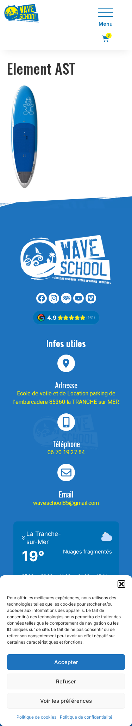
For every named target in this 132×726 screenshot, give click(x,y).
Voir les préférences (66, 700)
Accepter (66, 662)
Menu (106, 24)
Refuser (66, 681)
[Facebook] (41, 298)
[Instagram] (54, 298)
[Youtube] (78, 298)
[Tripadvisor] (66, 298)
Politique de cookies (36, 717)
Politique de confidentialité (86, 717)
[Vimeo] (91, 298)
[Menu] (105, 12)
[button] (121, 584)
